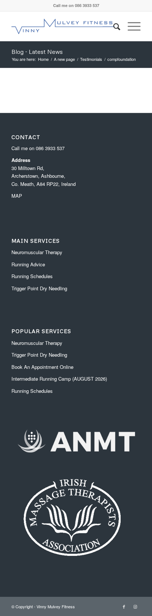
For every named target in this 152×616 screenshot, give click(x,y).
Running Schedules (32, 276)
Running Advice (28, 264)
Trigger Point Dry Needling (39, 288)
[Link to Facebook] (123, 606)
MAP (16, 195)
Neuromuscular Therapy (36, 252)
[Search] (113, 26)
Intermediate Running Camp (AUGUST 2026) (59, 378)
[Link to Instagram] (135, 606)
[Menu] (130, 26)
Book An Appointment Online (42, 366)
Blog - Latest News (37, 51)
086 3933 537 (50, 148)
